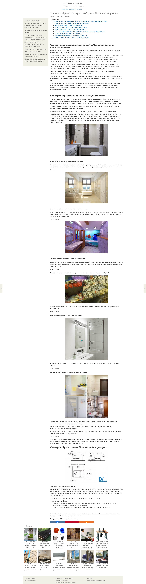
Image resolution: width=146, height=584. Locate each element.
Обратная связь (90, 578)
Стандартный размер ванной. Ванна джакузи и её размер (71, 23)
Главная (65, 9)
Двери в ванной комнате (76, 515)
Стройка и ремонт (73, 3)
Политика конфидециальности (62, 580)
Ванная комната (95, 513)
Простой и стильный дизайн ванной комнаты (69, 25)
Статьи (79, 9)
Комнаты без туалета (115, 513)
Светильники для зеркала (65, 515)
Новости (72, 9)
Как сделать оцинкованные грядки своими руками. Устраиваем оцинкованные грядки (35, 25)
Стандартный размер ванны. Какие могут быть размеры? (71, 38)
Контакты (58, 578)
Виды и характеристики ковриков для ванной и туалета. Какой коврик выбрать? (80, 31)
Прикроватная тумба (69, 513)
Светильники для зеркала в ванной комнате (68, 34)
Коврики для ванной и (54, 515)
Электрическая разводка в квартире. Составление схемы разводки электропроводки (34, 44)
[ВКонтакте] (57, 522)
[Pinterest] (72, 522)
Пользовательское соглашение (66, 578)
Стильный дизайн (87, 513)
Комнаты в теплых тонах (104, 513)
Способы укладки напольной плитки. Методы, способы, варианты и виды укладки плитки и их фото (35, 37)
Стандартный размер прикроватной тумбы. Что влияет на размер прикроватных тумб (80, 21)
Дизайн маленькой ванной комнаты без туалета (70, 29)
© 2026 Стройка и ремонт (30, 578)
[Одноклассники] (86, 522)
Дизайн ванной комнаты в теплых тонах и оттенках (71, 27)
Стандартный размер (59, 513)
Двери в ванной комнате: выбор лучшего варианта (71, 36)
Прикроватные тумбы (78, 513)
